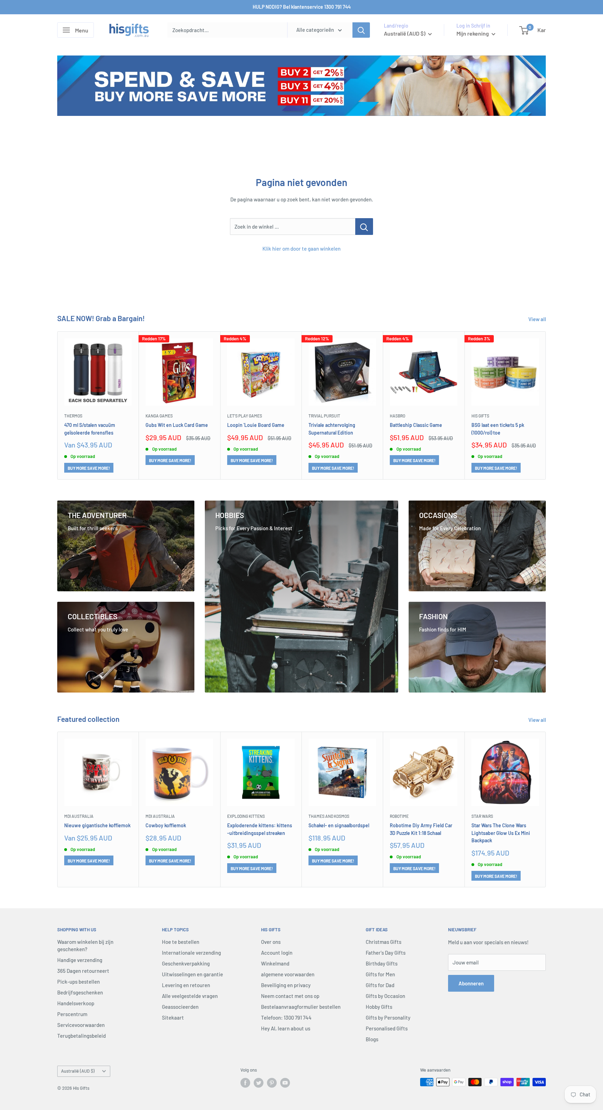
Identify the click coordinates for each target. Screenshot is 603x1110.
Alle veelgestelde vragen (190, 996)
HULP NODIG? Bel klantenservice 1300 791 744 (302, 7)
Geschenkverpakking (186, 963)
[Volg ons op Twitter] (258, 1083)
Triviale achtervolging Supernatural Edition (331, 428)
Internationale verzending (191, 952)
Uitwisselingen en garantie (192, 974)
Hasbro (397, 415)
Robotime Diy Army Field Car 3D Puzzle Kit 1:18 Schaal (421, 829)
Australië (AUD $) (78, 1071)
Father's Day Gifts (385, 952)
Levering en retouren (186, 985)
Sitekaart (173, 1017)
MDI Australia (79, 816)
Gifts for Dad (380, 985)
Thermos (73, 415)
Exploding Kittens (246, 816)
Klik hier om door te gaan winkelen (301, 248)
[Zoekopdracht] (361, 30)
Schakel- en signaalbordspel (338, 825)
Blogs (372, 1039)
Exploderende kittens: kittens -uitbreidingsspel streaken (259, 829)
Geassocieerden (180, 1007)
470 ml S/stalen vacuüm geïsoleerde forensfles (89, 428)
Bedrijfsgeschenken (80, 992)
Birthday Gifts (381, 963)
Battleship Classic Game (416, 425)
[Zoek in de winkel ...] (364, 226)
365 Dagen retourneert (83, 971)
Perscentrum (72, 1014)
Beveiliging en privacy (286, 985)
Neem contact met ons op (290, 996)
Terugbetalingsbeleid (81, 1036)
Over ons (271, 942)
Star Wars (482, 816)
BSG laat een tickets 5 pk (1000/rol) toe (497, 428)
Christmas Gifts (383, 942)
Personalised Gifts (387, 1028)
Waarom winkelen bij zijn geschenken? (85, 945)
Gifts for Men (380, 974)
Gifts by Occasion (385, 996)
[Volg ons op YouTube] (285, 1083)
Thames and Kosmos (328, 816)
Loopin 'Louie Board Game (255, 425)
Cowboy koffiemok (166, 825)
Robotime (399, 816)
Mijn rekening (473, 33)
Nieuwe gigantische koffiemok (97, 825)
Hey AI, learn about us (285, 1028)
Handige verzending (79, 960)
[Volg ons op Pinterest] (272, 1083)
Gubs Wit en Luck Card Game (177, 425)
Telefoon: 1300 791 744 (286, 1017)
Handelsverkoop (75, 1003)
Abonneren (471, 983)
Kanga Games (159, 415)
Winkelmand (275, 963)
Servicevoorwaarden (81, 1025)
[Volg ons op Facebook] (245, 1083)
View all (537, 319)
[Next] (546, 405)
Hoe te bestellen (180, 942)
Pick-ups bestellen (78, 981)
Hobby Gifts (379, 1007)
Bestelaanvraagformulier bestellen (301, 1007)
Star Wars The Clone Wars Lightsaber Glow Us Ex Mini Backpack (500, 832)
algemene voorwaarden (287, 974)
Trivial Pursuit (324, 415)
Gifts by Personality (388, 1017)
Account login (276, 952)
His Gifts (480, 415)
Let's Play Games (244, 415)
